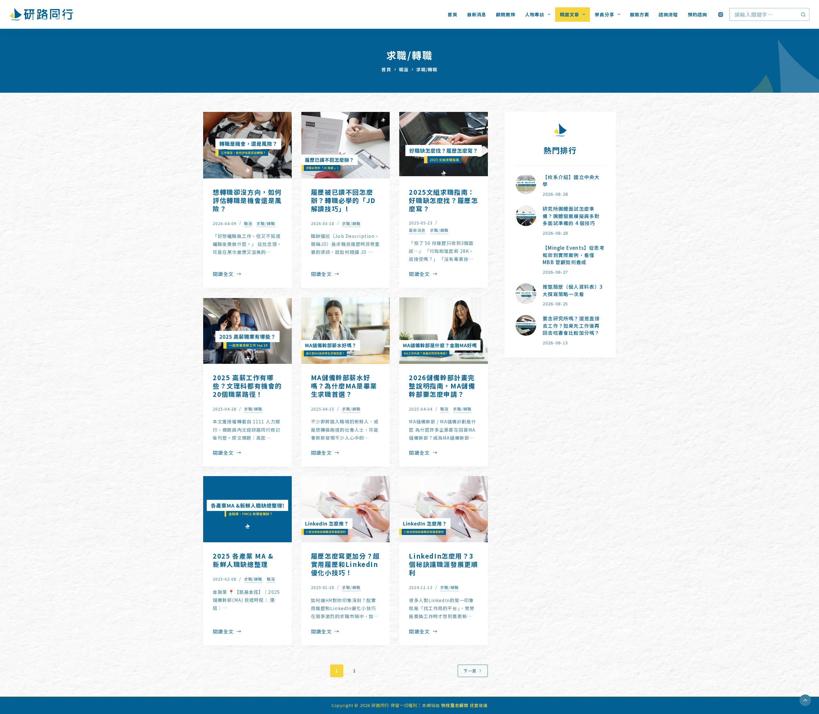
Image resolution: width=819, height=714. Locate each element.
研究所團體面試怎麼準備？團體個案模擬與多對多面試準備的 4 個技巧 (571, 215)
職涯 (248, 223)
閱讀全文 (223, 274)
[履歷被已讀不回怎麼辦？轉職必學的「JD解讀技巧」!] (345, 145)
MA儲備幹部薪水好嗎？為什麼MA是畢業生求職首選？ (344, 386)
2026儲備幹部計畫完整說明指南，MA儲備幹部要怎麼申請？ (442, 386)
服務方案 (639, 14)
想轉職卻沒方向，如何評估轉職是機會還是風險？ (247, 200)
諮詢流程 (668, 14)
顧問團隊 (505, 14)
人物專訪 (534, 14)
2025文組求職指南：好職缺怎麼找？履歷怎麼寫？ (443, 200)
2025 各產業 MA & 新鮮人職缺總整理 (243, 560)
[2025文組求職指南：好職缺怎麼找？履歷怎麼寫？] (443, 145)
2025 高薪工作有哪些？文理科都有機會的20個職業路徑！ (247, 386)
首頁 (452, 14)
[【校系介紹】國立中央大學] (526, 184)
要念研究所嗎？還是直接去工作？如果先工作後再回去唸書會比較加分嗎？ (571, 325)
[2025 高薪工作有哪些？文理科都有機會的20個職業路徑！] (247, 330)
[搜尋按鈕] (803, 14)
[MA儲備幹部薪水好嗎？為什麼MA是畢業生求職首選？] (345, 330)
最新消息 (476, 14)
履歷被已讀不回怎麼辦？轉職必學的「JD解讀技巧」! (343, 200)
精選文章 (569, 14)
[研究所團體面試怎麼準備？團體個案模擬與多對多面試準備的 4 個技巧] (526, 215)
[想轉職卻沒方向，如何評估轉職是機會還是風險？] (247, 145)
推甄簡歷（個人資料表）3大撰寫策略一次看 (573, 290)
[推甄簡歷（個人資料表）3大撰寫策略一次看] (526, 293)
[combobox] (763, 14)
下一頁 (470, 670)
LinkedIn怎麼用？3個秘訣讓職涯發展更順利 (443, 564)
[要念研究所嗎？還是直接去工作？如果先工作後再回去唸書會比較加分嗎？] (526, 325)
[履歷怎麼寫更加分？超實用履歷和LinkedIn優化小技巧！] (345, 509)
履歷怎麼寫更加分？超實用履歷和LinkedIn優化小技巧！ (345, 564)
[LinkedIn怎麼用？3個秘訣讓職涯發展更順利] (443, 509)
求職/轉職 (266, 223)
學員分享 (604, 14)
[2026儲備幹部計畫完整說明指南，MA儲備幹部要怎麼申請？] (443, 330)
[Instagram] (720, 14)
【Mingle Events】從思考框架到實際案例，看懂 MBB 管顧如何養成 (574, 254)
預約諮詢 (697, 14)
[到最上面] (805, 700)
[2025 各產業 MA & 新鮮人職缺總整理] (247, 509)
